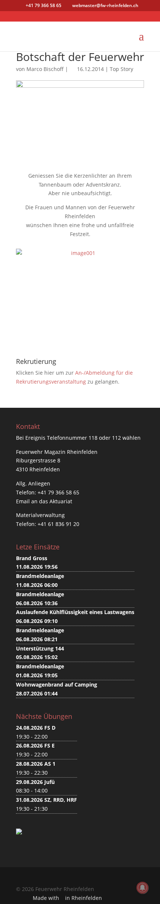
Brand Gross (31, 558)
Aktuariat (60, 501)
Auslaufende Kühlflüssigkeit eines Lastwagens (75, 612)
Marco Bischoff (45, 68)
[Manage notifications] (142, 888)
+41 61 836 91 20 (58, 523)
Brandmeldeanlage (40, 575)
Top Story (121, 68)
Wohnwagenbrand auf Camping (56, 684)
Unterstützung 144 (40, 648)
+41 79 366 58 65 (58, 492)
